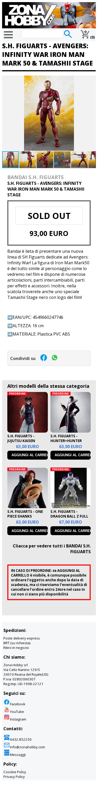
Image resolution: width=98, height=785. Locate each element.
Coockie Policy (14, 772)
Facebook (17, 704)
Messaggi (18, 754)
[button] (91, 80)
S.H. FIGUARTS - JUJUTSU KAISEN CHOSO (21, 441)
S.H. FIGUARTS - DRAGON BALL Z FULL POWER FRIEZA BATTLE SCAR (70, 518)
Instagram (18, 719)
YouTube (17, 711)
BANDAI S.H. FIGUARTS (35, 177)
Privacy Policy (14, 776)
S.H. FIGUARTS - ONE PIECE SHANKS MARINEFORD (25, 516)
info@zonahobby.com (27, 747)
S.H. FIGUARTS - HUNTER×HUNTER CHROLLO (66, 441)
